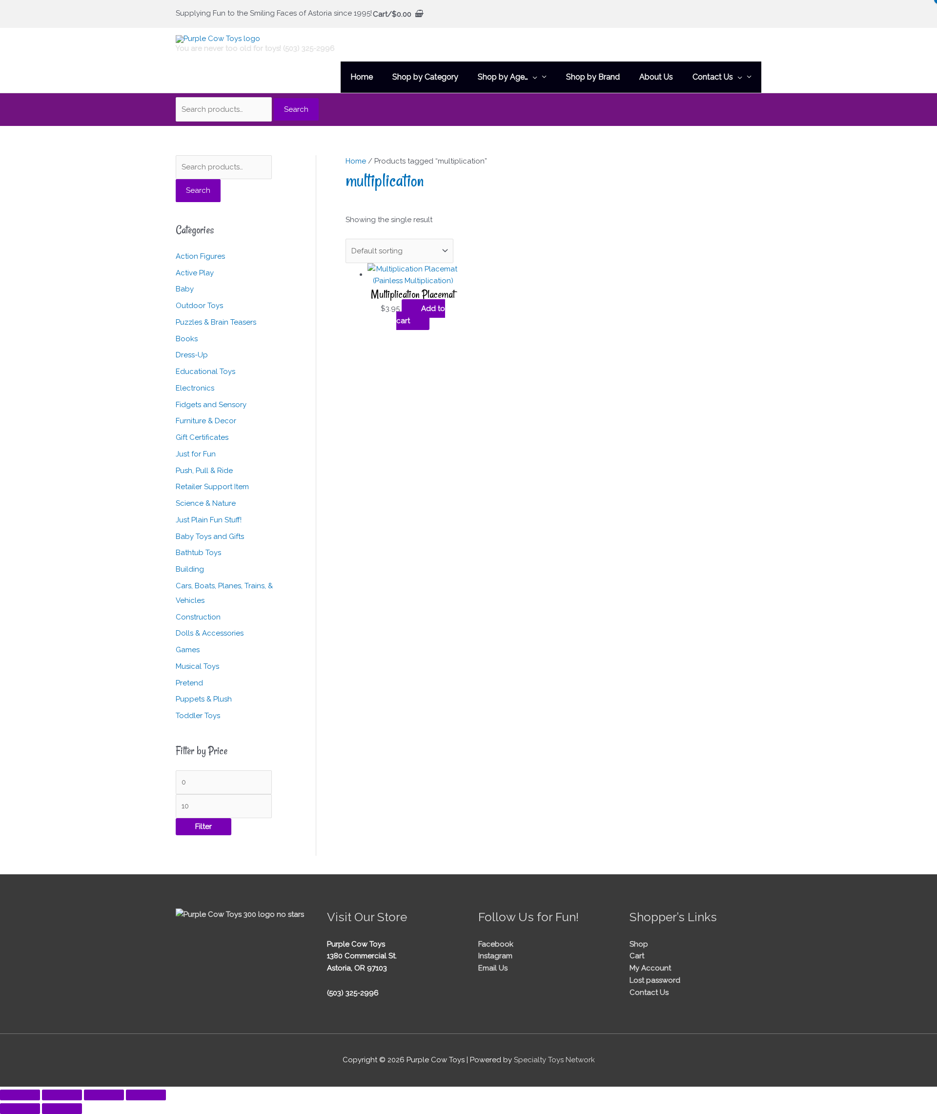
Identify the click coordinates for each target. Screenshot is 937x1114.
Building (190, 569)
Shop (639, 944)
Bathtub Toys (198, 552)
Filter (203, 826)
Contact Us (649, 992)
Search (296, 109)
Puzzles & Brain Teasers (216, 322)
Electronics (195, 388)
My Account (650, 968)
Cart (637, 955)
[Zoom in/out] (20, 1095)
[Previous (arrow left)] (20, 1108)
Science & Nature (206, 503)
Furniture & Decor (206, 420)
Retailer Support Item (212, 486)
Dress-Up (192, 355)
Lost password (655, 980)
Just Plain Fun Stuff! (209, 520)
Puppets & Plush (204, 699)
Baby (185, 289)
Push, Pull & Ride (204, 470)
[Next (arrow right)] (62, 1108)
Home (356, 161)
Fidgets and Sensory (211, 404)
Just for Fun (196, 454)
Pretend (189, 683)
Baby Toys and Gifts (210, 536)
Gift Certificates (202, 437)
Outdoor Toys (199, 305)
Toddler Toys (198, 715)
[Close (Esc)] (146, 1095)
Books (187, 338)
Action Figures (200, 256)
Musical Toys (197, 666)
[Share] (104, 1095)
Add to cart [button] (420, 314)
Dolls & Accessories (210, 633)
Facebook (495, 944)
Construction (198, 617)
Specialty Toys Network (554, 1059)
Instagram (495, 955)
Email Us (493, 968)
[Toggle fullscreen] (62, 1095)
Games (188, 649)
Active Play (195, 272)
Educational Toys (205, 371)
